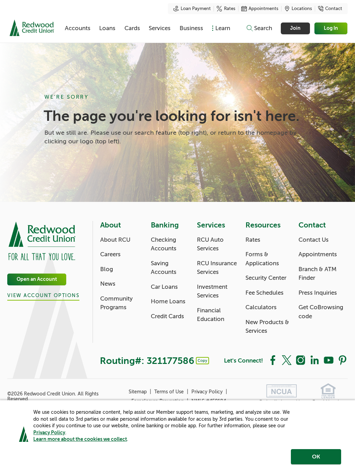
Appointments (263, 8)
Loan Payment (196, 8)
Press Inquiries (317, 292)
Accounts (77, 28)
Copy (202, 360)
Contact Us (313, 240)
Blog (106, 269)
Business (191, 28)
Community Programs (116, 303)
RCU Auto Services (210, 244)
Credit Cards (167, 316)
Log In (331, 28)
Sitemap (138, 391)
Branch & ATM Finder (317, 274)
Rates (229, 8)
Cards (132, 28)
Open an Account (37, 279)
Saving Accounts (163, 268)
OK (316, 457)
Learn (222, 28)
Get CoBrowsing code (320, 312)
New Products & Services (267, 326)
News (107, 283)
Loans (107, 28)
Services (160, 28)
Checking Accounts (163, 244)
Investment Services (212, 291)
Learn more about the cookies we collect (80, 439)
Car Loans (164, 287)
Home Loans (168, 301)
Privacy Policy (49, 432)
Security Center (265, 278)
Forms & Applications (262, 259)
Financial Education (210, 315)
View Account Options (43, 295)
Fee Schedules (264, 292)
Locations (302, 8)
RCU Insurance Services (217, 268)
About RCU (115, 240)
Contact (333, 8)
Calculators (261, 307)
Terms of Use (169, 391)
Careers (110, 254)
